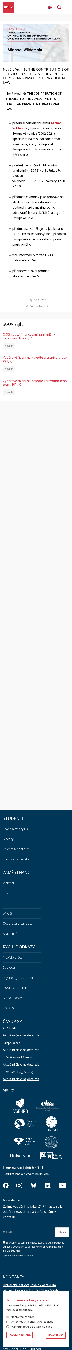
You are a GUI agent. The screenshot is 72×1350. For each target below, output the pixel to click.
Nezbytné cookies (23, 1317)
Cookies (8, 1008)
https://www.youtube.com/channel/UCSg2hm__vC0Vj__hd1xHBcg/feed (62, 1185)
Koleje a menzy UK (15, 829)
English (50, 7)
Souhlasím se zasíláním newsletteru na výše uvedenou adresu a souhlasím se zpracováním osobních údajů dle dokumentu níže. (33, 1246)
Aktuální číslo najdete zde (21, 1035)
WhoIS (7, 913)
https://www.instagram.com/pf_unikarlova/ (19, 1185)
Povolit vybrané (20, 1334)
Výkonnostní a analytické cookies (32, 1321)
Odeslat (62, 1232)
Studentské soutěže (16, 849)
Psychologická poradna (19, 978)
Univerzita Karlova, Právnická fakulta (29, 1285)
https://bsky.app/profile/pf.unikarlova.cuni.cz (33, 1185)
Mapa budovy (12, 998)
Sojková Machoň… (40, 306)
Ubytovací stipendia (16, 859)
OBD (6, 903)
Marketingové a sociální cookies (31, 1326)
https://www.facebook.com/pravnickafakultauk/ (6, 1185)
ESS (5, 893)
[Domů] (8, 7)
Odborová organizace (18, 923)
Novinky (9, 345)
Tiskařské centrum (15, 988)
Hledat (59, 7)
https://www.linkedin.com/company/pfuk (48, 1185)
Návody (8, 839)
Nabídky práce (12, 957)
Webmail (8, 883)
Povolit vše (55, 1335)
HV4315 (50, 255)
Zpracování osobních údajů (18, 1255)
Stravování (10, 967)
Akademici (10, 933)
